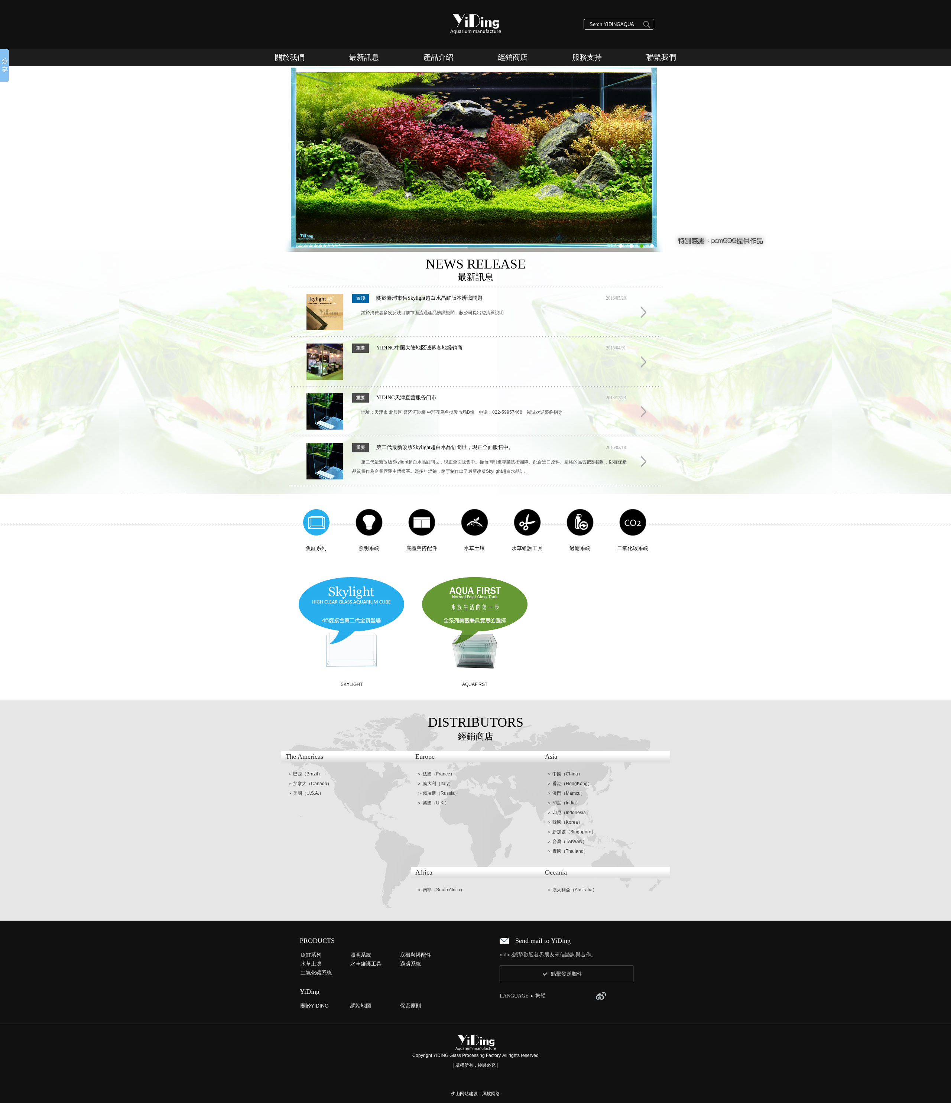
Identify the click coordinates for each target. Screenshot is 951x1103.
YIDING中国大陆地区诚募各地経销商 (419, 348)
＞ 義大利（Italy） (435, 783)
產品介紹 (438, 57)
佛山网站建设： (466, 1093)
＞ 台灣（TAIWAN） (567, 841)
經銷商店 (513, 57)
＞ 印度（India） (563, 803)
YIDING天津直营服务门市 (406, 397)
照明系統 (360, 955)
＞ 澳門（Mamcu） (566, 793)
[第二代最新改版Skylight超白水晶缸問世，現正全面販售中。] (324, 478)
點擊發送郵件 (566, 974)
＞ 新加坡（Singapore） (571, 831)
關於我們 (290, 57)
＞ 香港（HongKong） (569, 783)
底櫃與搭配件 (415, 955)
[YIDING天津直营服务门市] (324, 428)
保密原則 (410, 1006)
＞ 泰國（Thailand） (567, 851)
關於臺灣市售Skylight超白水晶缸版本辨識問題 (429, 298)
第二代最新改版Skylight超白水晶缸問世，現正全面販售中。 (445, 447)
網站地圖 (360, 1006)
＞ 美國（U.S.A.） (306, 793)
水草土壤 (311, 964)
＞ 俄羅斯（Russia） (438, 793)
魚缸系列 (311, 955)
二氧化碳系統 (316, 973)
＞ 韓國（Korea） (564, 822)
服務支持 (587, 57)
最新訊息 (364, 57)
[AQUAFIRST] (474, 618)
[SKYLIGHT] (351, 618)
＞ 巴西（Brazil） (305, 774)
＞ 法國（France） (436, 774)
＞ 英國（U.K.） (433, 803)
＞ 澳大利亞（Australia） (572, 889)
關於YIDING (315, 1006)
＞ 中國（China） (564, 774)
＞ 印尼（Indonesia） (568, 812)
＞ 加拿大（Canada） (310, 783)
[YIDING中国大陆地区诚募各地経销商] (324, 378)
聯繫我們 (661, 57)
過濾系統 (410, 964)
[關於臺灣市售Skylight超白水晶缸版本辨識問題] (324, 328)
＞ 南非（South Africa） (441, 889)
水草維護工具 (366, 964)
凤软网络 (491, 1093)
